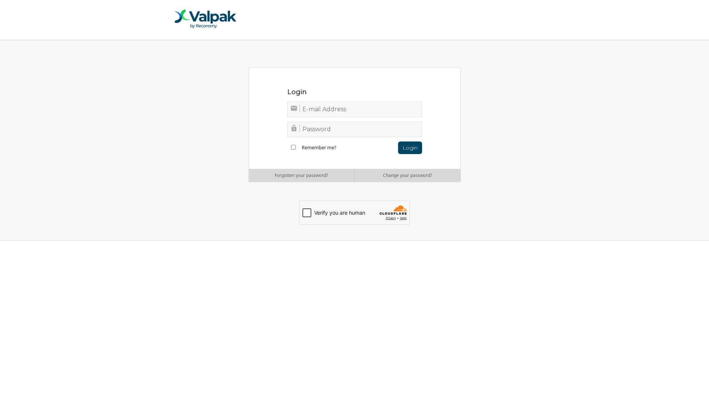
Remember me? (319, 147)
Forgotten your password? (301, 175)
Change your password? (407, 175)
